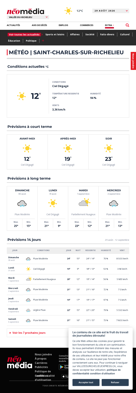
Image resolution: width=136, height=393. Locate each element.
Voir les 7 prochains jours (28, 333)
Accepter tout (86, 382)
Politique (31, 40)
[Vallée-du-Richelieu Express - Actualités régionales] (25, 11)
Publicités (41, 367)
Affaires (75, 34)
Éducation (14, 40)
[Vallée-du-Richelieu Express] (20, 366)
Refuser (115, 382)
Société (89, 34)
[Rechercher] (127, 25)
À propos (40, 358)
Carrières (41, 363)
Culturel (125, 34)
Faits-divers (107, 34)
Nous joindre (43, 354)
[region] (68, 286)
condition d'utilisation (102, 373)
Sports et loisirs (54, 34)
